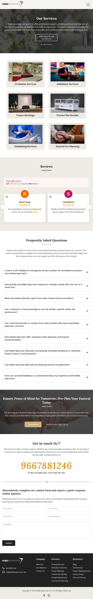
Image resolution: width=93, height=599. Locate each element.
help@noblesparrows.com (16, 572)
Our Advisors (41, 568)
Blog (74, 564)
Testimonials (78, 568)
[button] (90, 207)
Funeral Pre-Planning (59, 581)
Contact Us (40, 571)
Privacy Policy (78, 574)
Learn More (33, 424)
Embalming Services (59, 577)
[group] (24, 206)
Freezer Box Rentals (59, 574)
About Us (39, 564)
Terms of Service (79, 577)
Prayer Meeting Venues (82, 571)
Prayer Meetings (57, 571)
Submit (9, 543)
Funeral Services (57, 564)
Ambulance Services (59, 568)
